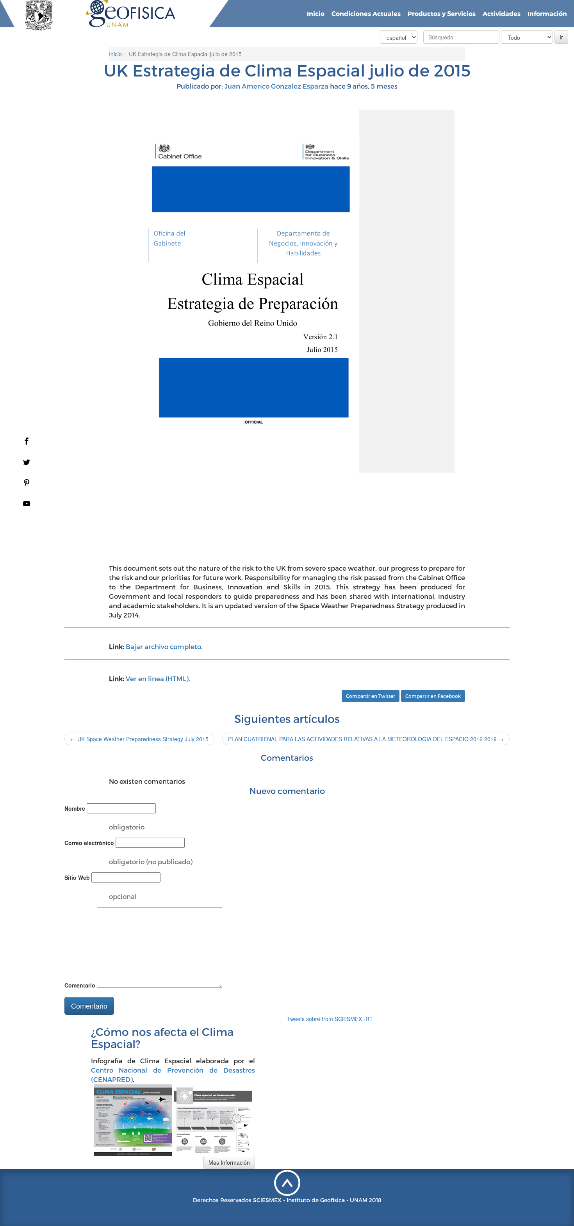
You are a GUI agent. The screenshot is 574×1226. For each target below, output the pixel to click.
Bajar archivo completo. (164, 646)
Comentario (79, 985)
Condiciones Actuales (366, 13)
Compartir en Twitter (370, 696)
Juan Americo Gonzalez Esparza (276, 86)
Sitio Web (77, 877)
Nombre (74, 808)
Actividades (502, 13)
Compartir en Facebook (433, 696)
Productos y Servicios (442, 13)
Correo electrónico (89, 843)
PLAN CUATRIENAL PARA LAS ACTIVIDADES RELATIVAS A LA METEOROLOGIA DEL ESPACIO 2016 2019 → (366, 739)
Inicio (315, 13)
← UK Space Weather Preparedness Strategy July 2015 (139, 739)
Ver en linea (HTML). (158, 678)
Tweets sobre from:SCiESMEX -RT (330, 1019)
